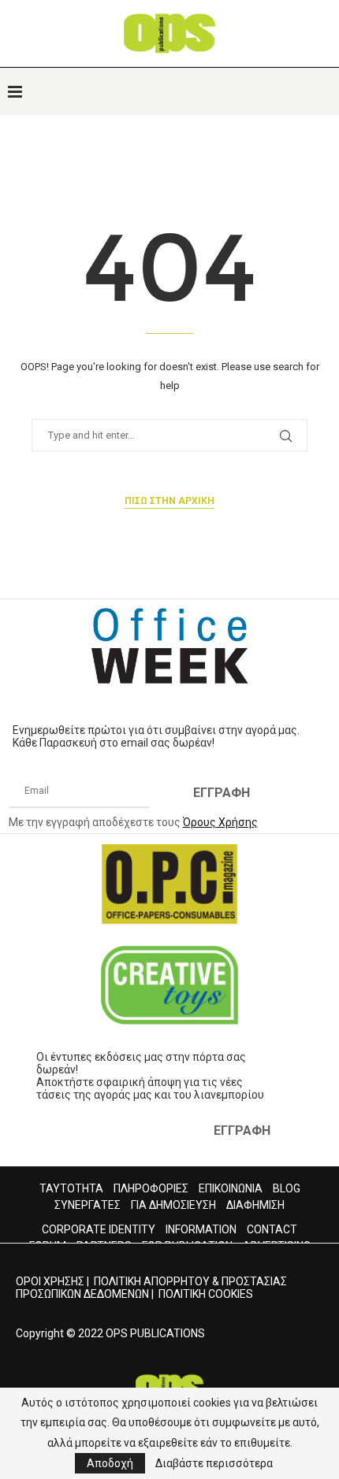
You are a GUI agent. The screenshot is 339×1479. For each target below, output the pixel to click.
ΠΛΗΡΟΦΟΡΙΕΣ (151, 1188)
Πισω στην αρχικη (169, 500)
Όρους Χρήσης (220, 822)
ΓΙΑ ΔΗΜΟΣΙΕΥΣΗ (173, 1205)
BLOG (286, 1188)
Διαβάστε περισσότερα (214, 1463)
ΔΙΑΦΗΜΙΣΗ (255, 1205)
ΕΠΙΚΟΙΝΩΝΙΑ (231, 1188)
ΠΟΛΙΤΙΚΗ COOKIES (205, 1294)
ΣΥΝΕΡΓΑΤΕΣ (87, 1205)
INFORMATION (201, 1229)
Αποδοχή (110, 1463)
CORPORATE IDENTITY (98, 1229)
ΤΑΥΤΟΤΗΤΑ (71, 1188)
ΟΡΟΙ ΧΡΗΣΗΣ (50, 1281)
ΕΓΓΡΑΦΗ (221, 792)
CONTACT (272, 1229)
